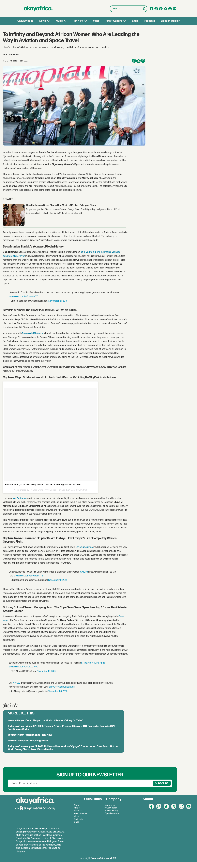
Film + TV (78, 20)
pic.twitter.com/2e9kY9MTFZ (28, 575)
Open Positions (112, 813)
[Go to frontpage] (38, 9)
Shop (135, 20)
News (42, 20)
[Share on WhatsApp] (143, 61)
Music (59, 20)
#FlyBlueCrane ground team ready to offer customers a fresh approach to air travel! (43, 484)
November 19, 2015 (46, 671)
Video (96, 20)
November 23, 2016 (57, 691)
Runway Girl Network (32, 333)
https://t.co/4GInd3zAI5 (93, 663)
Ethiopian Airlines (84, 547)
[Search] (144, 9)
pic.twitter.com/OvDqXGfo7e (23, 666)
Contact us (110, 805)
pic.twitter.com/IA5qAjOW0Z (23, 296)
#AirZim (84, 572)
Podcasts (149, 20)
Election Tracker (170, 20)
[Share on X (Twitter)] (138, 61)
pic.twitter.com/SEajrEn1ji (62, 687)
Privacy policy (111, 808)
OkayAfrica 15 (25, 20)
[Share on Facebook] (134, 61)
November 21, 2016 (57, 301)
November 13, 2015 (57, 580)
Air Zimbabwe (20, 498)
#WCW (16, 683)
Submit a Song (111, 810)
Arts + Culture (114, 20)
